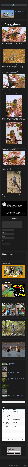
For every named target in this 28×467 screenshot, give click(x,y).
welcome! (16, 17)
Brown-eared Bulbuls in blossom (14, 24)
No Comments (18, 25)
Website (3, 236)
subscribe (22, 14)
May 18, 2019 (9, 25)
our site (20, 13)
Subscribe (14, 453)
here (4, 441)
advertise (19, 14)
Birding (14, 22)
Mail (4, 232)
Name (4, 228)
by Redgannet (14, 25)
